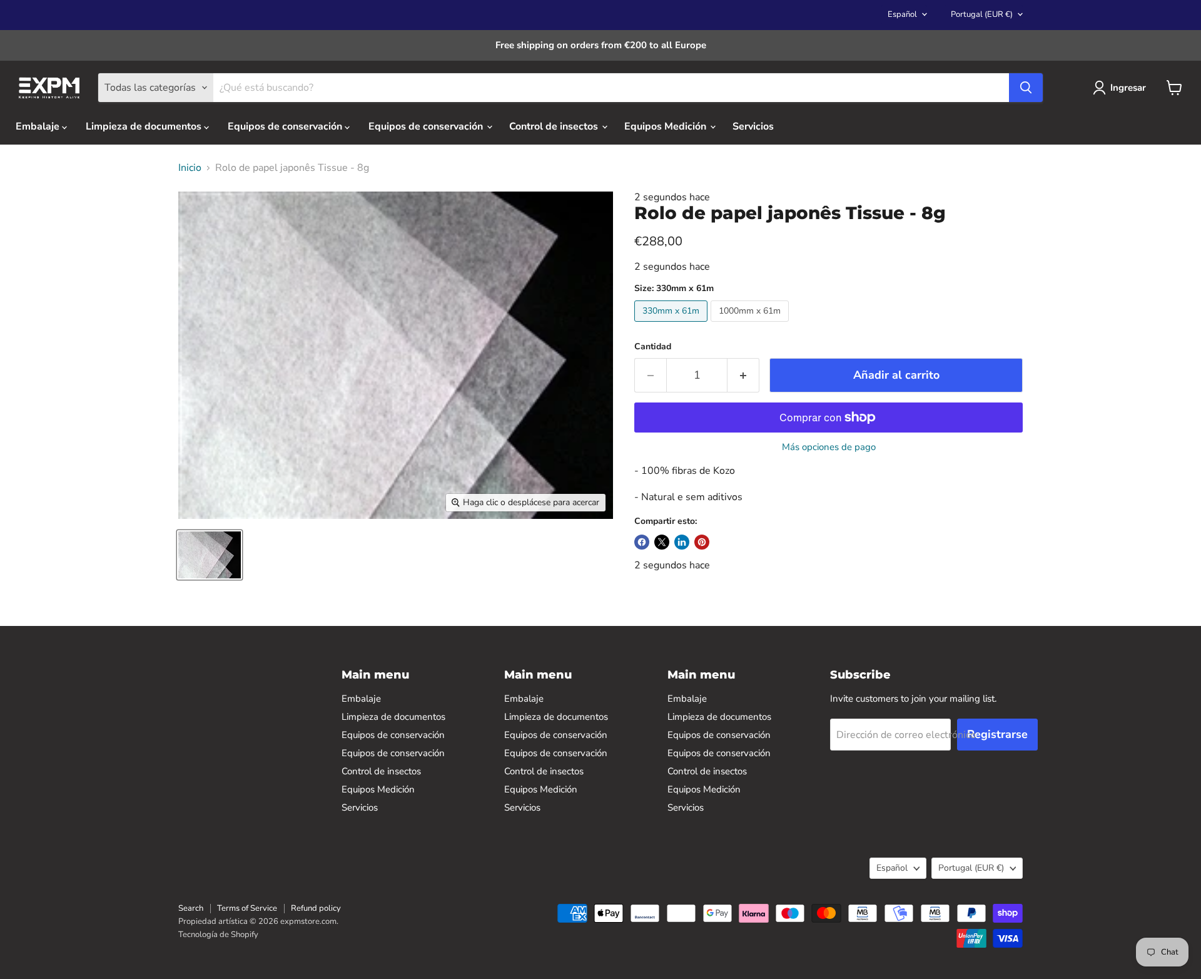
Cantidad (652, 347)
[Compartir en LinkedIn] (681, 542)
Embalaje (39, 126)
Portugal (982, 14)
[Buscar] (1026, 87)
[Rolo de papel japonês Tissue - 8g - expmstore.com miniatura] (209, 555)
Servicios (753, 126)
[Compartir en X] (661, 542)
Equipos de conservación (286, 126)
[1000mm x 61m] (751, 325)
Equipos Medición (666, 126)
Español (902, 14)
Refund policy (316, 908)
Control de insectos (554, 126)
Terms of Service (247, 908)
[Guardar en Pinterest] (701, 542)
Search (190, 908)
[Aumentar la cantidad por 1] (743, 375)
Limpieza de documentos (145, 126)
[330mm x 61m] (672, 325)
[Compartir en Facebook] (641, 542)
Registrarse (997, 734)
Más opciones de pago (829, 447)
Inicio (189, 167)
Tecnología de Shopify (218, 934)
